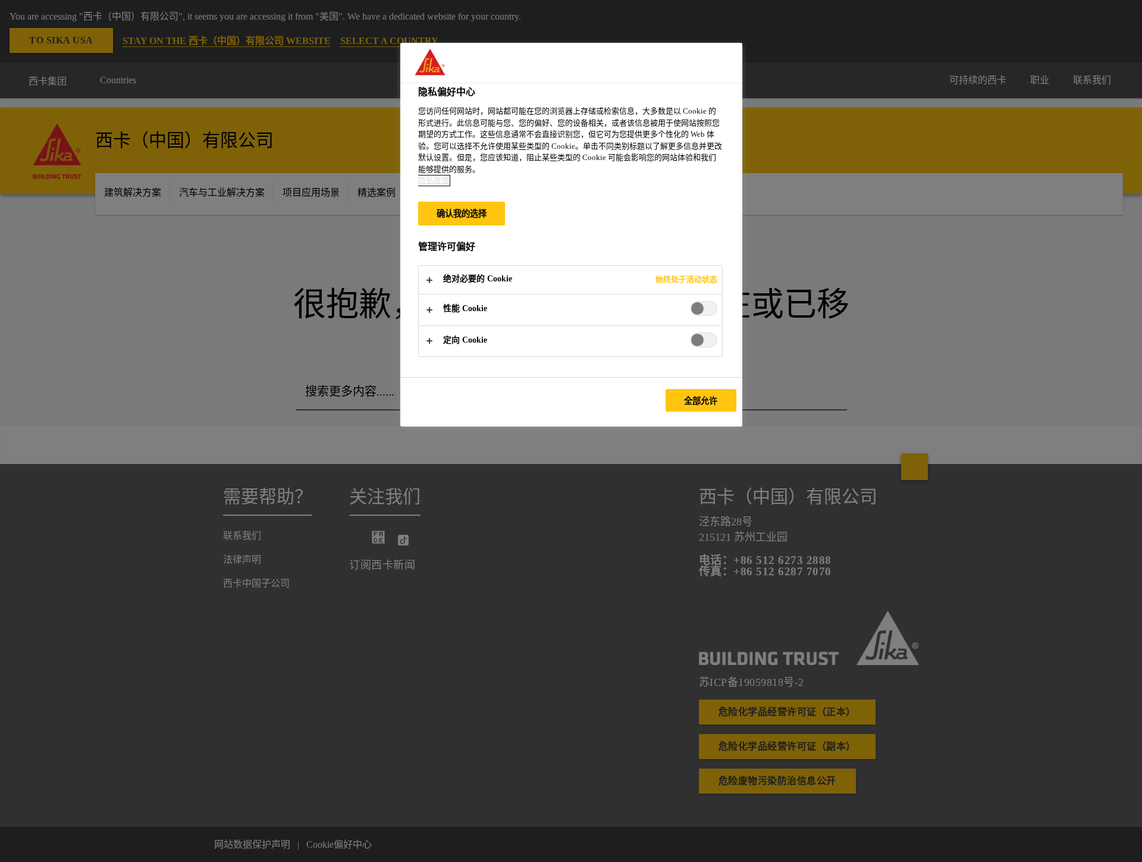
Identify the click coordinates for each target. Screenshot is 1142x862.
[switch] (704, 308)
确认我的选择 (462, 213)
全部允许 (701, 401)
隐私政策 (433, 180)
